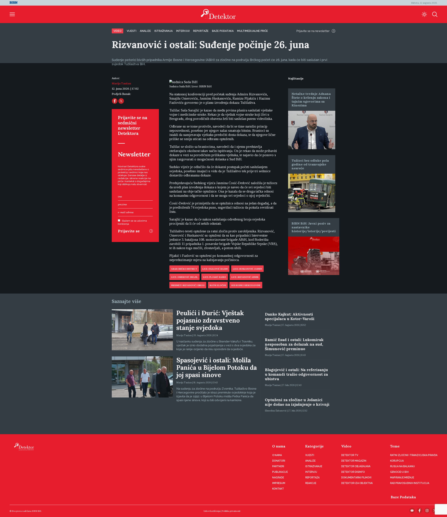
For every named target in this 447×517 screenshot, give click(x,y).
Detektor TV (349, 455)
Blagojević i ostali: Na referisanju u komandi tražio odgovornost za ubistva (296, 374)
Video (117, 30)
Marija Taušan (121, 83)
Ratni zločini (218, 285)
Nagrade (278, 477)
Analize (145, 30)
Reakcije (310, 483)
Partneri (278, 466)
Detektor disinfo (353, 472)
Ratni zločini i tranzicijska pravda (413, 455)
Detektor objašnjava (355, 466)
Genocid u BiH (399, 472)
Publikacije (280, 472)
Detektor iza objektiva (357, 483)
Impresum (278, 483)
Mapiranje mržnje (402, 477)
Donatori (278, 460)
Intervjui (183, 30)
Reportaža (312, 477)
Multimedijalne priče (252, 30)
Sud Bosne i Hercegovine (246, 285)
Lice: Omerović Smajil (184, 277)
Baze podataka (223, 30)
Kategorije (314, 446)
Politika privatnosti (231, 511)
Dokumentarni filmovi (356, 477)
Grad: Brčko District (184, 269)
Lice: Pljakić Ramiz (214, 277)
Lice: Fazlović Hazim (215, 269)
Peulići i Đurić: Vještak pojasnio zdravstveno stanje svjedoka (210, 320)
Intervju (311, 472)
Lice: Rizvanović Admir (244, 277)
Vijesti (131, 30)
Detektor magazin (353, 460)
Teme (395, 446)
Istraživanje (313, 466)
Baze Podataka (403, 497)
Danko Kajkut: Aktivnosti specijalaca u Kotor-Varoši (289, 316)
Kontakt (278, 488)
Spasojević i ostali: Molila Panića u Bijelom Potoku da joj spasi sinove (216, 367)
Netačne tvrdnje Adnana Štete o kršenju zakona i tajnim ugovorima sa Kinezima (311, 99)
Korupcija (397, 460)
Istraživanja (163, 30)
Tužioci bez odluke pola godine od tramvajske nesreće (310, 164)
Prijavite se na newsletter (313, 31)
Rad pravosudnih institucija (409, 483)
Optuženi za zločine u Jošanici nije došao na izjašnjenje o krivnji (297, 402)
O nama (278, 446)
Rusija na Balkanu (402, 466)
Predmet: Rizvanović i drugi (187, 285)
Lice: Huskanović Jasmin (247, 269)
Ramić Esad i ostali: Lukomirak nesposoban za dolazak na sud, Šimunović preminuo (294, 344)
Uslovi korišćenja (212, 511)
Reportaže (200, 30)
